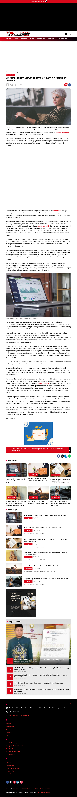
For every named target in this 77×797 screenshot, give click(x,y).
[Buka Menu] (66, 34)
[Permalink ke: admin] (8, 85)
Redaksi (8, 774)
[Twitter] (62, 456)
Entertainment (10, 726)
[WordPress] (17, 782)
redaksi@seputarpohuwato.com (19, 715)
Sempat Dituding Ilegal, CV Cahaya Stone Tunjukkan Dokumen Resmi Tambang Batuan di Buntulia (41, 676)
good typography (62, 132)
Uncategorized (10, 74)
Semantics (57, 211)
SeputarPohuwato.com (15, 746)
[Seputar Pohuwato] (18, 34)
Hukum (8, 729)
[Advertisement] (38, 56)
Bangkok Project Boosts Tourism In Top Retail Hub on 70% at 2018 (60, 503)
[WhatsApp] (69, 456)
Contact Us (39, 789)
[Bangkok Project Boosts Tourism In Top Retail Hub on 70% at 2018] (60, 493)
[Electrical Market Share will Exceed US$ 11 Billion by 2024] (38, 470)
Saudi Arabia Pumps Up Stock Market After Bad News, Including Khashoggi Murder (16, 503)
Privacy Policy (10, 771)
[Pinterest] (14, 782)
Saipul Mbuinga (13, 743)
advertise (16, 789)
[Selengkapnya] (70, 704)
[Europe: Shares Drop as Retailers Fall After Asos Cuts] (38, 493)
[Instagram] (21, 782)
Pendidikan (9, 732)
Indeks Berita (10, 765)
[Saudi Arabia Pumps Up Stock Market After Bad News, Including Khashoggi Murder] (16, 493)
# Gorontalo (12, 755)
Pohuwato (11, 749)
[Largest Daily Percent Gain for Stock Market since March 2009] (16, 470)
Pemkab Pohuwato (14, 752)
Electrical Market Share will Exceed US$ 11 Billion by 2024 (37, 479)
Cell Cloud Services (43, 792)
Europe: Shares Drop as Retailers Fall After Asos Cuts (38, 502)
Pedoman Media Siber (13, 768)
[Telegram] (66, 456)
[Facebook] (58, 456)
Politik (7, 735)
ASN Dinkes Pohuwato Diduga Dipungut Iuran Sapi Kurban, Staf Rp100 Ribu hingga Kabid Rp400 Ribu (42, 669)
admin (12, 84)
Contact (8, 762)
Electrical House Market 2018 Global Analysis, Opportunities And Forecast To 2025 (60, 481)
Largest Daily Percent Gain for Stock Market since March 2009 (16, 481)
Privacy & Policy (27, 789)
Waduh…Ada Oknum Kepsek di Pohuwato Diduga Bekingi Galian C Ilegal (38, 683)
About (8, 789)
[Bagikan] (69, 84)
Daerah (8, 723)
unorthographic (44, 226)
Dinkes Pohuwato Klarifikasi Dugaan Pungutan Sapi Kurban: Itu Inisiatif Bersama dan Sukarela (41, 690)
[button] (70, 34)
